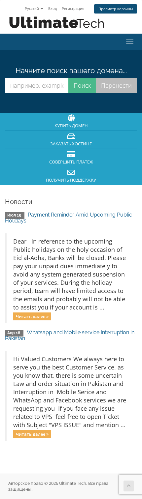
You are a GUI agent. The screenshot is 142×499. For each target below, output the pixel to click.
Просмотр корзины (115, 8)
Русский (32, 8)
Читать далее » (32, 316)
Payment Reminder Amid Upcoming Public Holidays (68, 218)
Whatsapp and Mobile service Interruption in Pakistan (69, 335)
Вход (52, 8)
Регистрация (73, 8)
